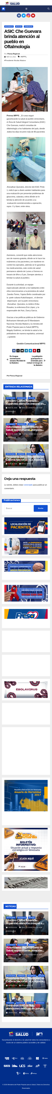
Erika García (27, 464)
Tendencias (28, 26)
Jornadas (21, 454)
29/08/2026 (13, 985)
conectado (28, 485)
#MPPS (23, 57)
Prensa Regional (13, 54)
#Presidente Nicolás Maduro (15, 60)
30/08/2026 (13, 927)
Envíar (40, 508)
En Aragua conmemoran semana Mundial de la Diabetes (17, 359)
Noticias (19, 26)
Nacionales (9, 26)
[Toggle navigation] (26, 9)
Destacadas (11, 398)
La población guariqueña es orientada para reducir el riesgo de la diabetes (34, 360)
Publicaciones (12, 500)
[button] (48, 9)
